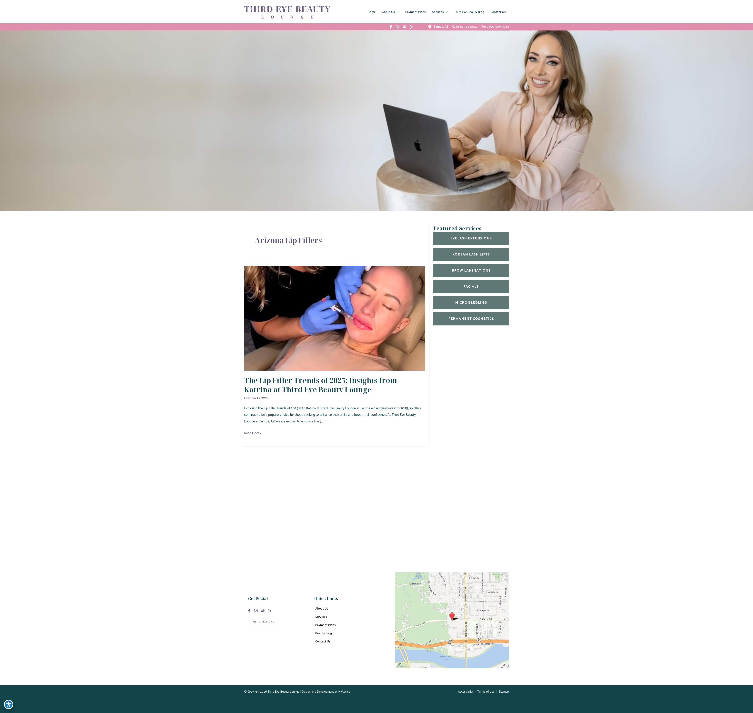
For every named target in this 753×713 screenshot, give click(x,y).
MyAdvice (343, 691)
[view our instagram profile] (398, 26)
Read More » (253, 433)
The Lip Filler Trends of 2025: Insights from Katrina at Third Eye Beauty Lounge (320, 385)
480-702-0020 (395, 522)
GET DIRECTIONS (263, 622)
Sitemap (504, 691)
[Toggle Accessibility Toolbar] (8, 704)
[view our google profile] (404, 26)
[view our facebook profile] (391, 26)
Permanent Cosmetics (471, 319)
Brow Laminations (471, 271)
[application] (397, 12)
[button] (263, 621)
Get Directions (381, 542)
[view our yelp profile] (411, 26)
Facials (471, 287)
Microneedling (471, 303)
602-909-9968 (499, 26)
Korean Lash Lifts (471, 254)
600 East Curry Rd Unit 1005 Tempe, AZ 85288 (399, 509)
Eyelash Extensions (471, 238)
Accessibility (465, 691)
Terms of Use (486, 691)
